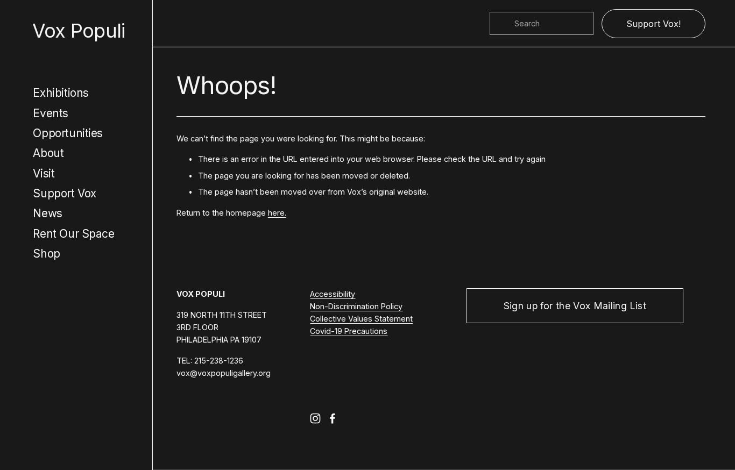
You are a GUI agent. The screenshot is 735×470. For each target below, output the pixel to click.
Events (50, 113)
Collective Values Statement (361, 318)
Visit (43, 173)
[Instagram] (315, 418)
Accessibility (332, 293)
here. (277, 212)
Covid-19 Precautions (348, 331)
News (47, 213)
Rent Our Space (73, 233)
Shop (46, 253)
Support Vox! (653, 23)
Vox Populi (78, 30)
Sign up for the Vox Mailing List (575, 305)
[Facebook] (332, 418)
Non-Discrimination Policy (356, 306)
